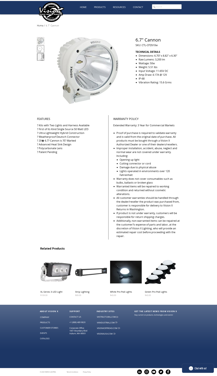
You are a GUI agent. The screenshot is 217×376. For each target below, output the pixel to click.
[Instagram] (146, 371)
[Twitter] (161, 371)
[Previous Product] (36, 272)
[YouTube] (153, 371)
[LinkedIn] (139, 371)
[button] (119, 7)
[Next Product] (181, 272)
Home (40, 25)
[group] (108, 279)
